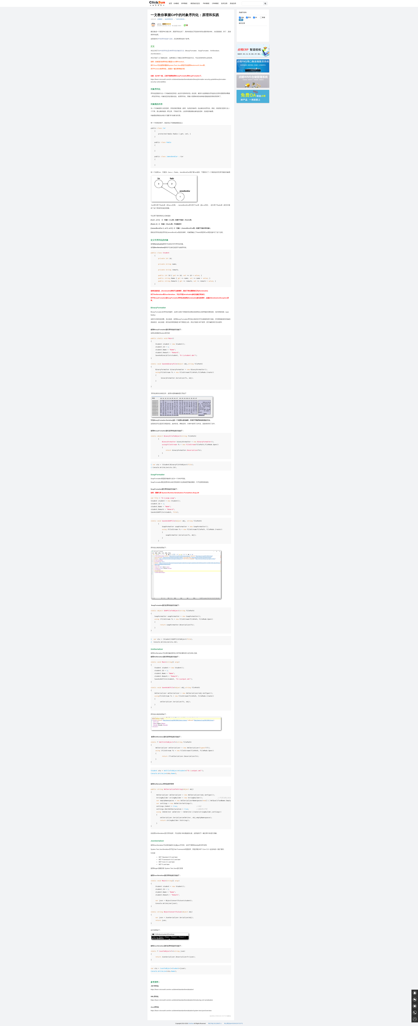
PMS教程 (206, 3)
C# (256, 17)
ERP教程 (184, 3)
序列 (249, 17)
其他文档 (233, 3)
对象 (242, 17)
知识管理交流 (169, 19)
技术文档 (224, 3)
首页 (170, 3)
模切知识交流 (195, 3)
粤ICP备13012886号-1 (215, 1023)
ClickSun (191, 1023)
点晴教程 (159, 19)
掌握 (263, 17)
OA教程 (176, 3)
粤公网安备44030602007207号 (233, 1023)
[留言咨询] (414, 1006)
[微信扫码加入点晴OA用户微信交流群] (414, 999)
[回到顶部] (414, 1019)
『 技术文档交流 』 (180, 19)
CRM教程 (215, 3)
